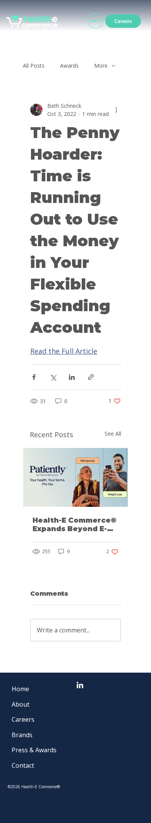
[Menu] (95, 21)
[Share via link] (90, 377)
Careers (23, 719)
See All (113, 433)
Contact (23, 765)
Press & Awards (34, 750)
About (20, 704)
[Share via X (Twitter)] (53, 377)
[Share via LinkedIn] (72, 377)
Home (20, 689)
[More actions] (116, 109)
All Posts (34, 65)
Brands (22, 735)
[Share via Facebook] (34, 377)
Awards (69, 65)
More (101, 65)
